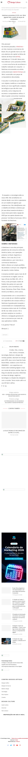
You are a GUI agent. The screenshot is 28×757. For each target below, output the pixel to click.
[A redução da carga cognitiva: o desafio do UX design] (6, 641)
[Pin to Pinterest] (22, 341)
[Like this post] (17, 341)
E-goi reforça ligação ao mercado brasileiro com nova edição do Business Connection (18, 590)
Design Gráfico (5, 682)
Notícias (3, 7)
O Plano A (18, 741)
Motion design (5, 688)
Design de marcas (6, 685)
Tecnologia (4, 691)
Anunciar (4, 707)
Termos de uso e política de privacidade (20, 738)
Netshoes (20, 46)
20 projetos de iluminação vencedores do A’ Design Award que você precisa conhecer (18, 617)
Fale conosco (5, 710)
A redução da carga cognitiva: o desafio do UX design (19, 640)
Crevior (16, 740)
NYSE (18, 57)
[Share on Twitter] (20, 341)
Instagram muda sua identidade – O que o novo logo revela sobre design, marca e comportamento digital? (19, 629)
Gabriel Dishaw (18, 72)
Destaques (5, 334)
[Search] (26, 2)
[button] (14, 439)
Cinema (4, 697)
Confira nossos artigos (12, 679)
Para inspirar (5, 694)
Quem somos (5, 705)
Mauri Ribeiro (12, 21)
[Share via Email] (23, 341)
